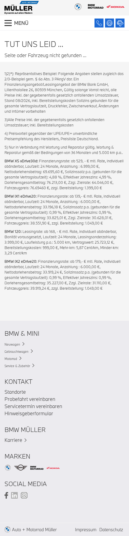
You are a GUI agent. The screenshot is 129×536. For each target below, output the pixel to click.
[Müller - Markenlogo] (21, 8)
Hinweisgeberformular (28, 413)
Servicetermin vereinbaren (33, 406)
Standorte (15, 392)
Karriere (13, 440)
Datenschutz (111, 529)
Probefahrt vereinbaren (29, 399)
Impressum (85, 529)
